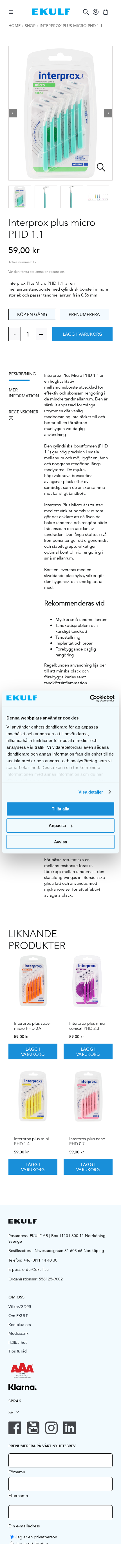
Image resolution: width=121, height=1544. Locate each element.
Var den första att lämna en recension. (36, 272)
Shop (30, 26)
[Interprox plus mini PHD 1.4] (32, 1096)
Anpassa (57, 825)
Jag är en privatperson (36, 1537)
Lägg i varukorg (82, 334)
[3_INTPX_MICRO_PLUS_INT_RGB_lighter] (60, 113)
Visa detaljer (91, 792)
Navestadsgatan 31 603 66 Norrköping (69, 1250)
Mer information (22, 393)
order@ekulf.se (35, 1269)
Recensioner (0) (22, 415)
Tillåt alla (60, 808)
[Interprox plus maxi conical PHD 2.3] (88, 980)
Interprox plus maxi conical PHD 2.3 (87, 1026)
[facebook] (14, 1428)
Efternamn (18, 1495)
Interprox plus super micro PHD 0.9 (32, 1026)
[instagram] (51, 1428)
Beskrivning (22, 374)
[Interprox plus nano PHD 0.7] (88, 1096)
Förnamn (16, 1472)
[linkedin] (69, 1428)
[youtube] (33, 1428)
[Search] (86, 12)
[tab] (21, 376)
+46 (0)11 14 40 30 (40, 1260)
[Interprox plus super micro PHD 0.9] (32, 980)
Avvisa (60, 841)
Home (14, 26)
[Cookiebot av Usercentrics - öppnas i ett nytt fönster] (90, 698)
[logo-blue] (51, 10)
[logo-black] (22, 1221)
